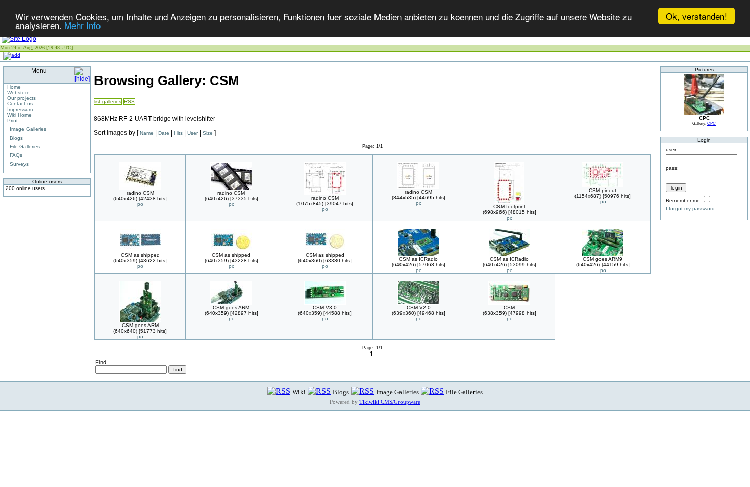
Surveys (19, 164)
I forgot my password (690, 208)
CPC (711, 123)
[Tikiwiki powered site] (19, 38)
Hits (178, 133)
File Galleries (25, 146)
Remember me (683, 200)
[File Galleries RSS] (432, 391)
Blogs (16, 138)
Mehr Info (82, 25)
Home (14, 87)
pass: (672, 168)
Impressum (20, 109)
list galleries (107, 101)
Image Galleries (28, 129)
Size (208, 133)
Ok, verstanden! (696, 16)
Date (163, 133)
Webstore (18, 92)
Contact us (20, 103)
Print (12, 120)
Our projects (21, 98)
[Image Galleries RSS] (362, 391)
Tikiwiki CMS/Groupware (389, 402)
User (192, 133)
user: (672, 149)
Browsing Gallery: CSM (166, 80)
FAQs (16, 155)
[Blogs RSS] (319, 391)
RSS (129, 101)
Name (147, 133)
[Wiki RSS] (278, 391)
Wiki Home (19, 115)
